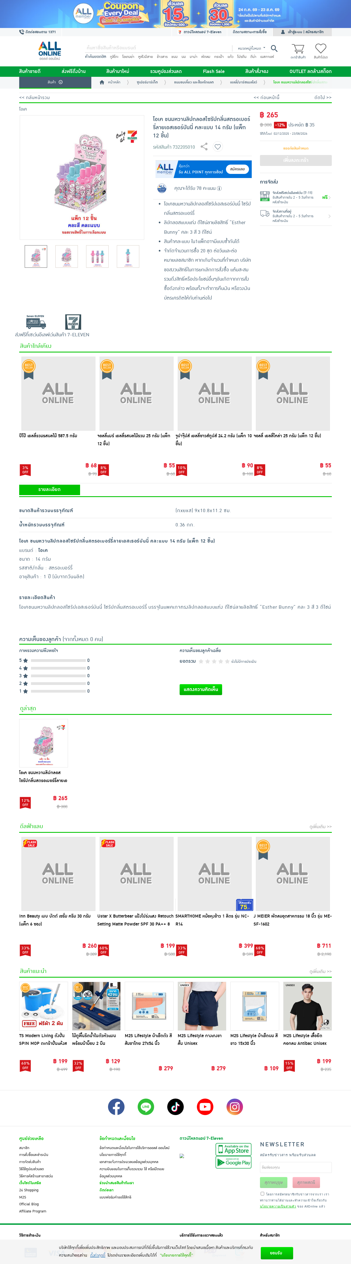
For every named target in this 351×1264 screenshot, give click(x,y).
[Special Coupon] (175, 14)
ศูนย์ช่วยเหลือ (31, 1138)
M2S (22, 1197)
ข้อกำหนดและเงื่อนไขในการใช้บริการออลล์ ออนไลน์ (134, 1148)
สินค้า (52, 82)
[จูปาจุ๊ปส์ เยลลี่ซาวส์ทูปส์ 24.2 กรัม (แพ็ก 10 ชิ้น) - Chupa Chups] (215, 394)
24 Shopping (28, 1190)
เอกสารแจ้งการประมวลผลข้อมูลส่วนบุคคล (129, 1162)
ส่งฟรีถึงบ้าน (74, 71)
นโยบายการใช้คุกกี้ (113, 1155)
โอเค (23, 109)
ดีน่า (253, 57)
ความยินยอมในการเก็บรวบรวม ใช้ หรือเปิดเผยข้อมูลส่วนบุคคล (132, 1172)
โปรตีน (242, 57)
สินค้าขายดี (30, 71)
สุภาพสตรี (306, 1182)
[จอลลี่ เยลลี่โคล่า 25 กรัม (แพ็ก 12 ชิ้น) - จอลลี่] (293, 394)
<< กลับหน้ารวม (34, 97)
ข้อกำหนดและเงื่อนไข (117, 1138)
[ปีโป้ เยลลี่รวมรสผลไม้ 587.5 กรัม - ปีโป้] (58, 394)
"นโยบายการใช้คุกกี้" (176, 1255)
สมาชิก (24, 1148)
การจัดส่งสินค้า (30, 1162)
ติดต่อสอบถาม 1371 (40, 32)
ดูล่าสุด (28, 708)
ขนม (174, 57)
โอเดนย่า (128, 57)
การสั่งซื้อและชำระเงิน (33, 1155)
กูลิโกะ (114, 57)
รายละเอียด (49, 489)
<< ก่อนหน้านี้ (266, 97)
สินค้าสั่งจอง (256, 71)
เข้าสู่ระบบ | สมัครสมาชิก (306, 32)
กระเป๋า (219, 57)
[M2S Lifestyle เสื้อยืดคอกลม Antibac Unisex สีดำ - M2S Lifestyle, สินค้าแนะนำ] (307, 1006)
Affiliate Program (32, 1211)
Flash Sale (214, 71)
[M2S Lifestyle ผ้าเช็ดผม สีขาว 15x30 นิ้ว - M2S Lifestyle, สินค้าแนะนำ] (254, 1006)
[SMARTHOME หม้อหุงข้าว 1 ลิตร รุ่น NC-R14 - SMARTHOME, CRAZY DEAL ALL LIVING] (215, 874)
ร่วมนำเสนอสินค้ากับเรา (117, 1183)
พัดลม (205, 57)
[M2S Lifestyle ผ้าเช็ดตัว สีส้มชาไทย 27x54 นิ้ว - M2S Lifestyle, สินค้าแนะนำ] (149, 1006)
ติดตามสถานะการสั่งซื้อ (250, 32)
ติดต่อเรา (107, 1190)
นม (184, 57)
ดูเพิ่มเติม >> (321, 827)
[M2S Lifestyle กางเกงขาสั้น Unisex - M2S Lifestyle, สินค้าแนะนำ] (202, 1006)
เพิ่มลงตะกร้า (295, 160)
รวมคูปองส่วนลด (166, 71)
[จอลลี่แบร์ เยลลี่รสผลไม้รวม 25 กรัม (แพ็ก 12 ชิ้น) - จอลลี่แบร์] (136, 394)
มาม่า (193, 57)
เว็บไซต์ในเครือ (30, 1183)
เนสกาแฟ (267, 57)
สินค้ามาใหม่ (117, 71)
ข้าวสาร (162, 57)
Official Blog (29, 1204)
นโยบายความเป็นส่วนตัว (278, 1206)
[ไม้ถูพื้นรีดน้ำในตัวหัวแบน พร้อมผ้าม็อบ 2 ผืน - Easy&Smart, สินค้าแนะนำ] (96, 1006)
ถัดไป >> (323, 97)
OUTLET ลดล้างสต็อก (311, 71)
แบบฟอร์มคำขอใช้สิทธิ (115, 1197)
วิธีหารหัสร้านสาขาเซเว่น (36, 1176)
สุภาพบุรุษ (274, 1182)
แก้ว (230, 57)
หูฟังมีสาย (145, 57)
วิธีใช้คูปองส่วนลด (31, 1169)
